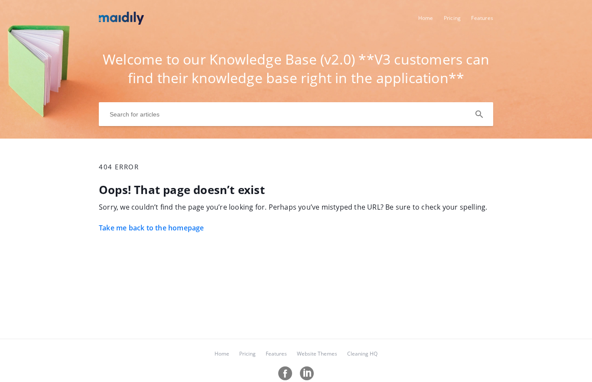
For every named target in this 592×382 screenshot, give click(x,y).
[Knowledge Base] (121, 22)
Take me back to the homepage (151, 228)
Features (482, 18)
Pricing (452, 18)
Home (425, 18)
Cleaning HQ (362, 353)
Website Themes (317, 353)
